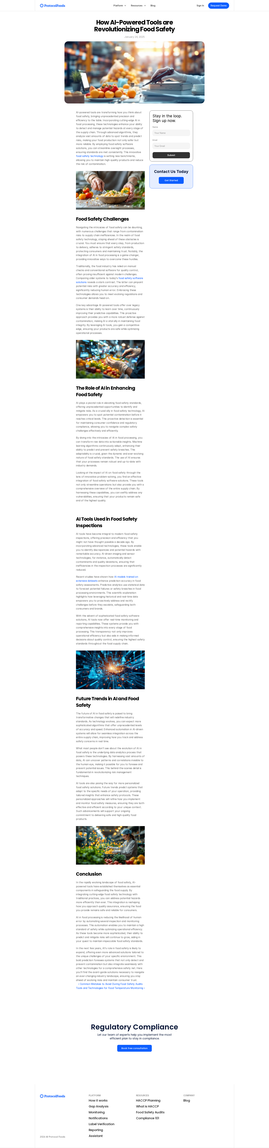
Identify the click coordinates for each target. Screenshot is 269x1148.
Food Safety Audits (150, 1112)
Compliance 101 (147, 1118)
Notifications (98, 1118)
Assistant (96, 1136)
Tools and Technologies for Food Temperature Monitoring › (110, 988)
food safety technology (89, 156)
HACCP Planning (148, 1100)
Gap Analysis (99, 1106)
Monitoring (97, 1112)
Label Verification (101, 1124)
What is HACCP (147, 1106)
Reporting (96, 1130)
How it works (98, 1100)
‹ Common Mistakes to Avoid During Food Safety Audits (110, 983)
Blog (186, 1100)
